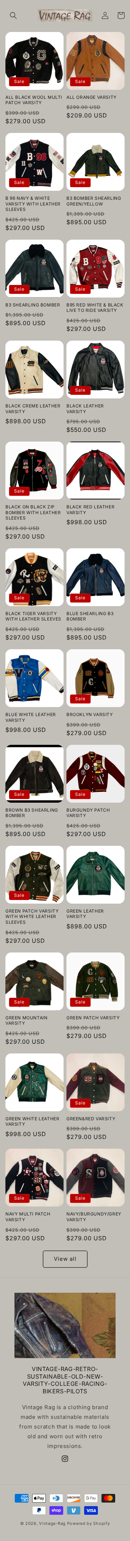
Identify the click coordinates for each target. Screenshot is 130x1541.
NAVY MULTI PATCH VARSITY (28, 1216)
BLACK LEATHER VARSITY (85, 408)
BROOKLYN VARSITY (89, 714)
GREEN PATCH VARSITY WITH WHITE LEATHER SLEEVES (31, 916)
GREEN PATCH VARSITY (93, 1017)
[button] (13, 15)
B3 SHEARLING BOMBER (32, 305)
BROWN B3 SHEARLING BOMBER (31, 812)
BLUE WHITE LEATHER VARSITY (30, 717)
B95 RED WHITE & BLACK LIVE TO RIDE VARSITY (95, 307)
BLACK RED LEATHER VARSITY (90, 509)
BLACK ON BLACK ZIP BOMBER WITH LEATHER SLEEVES (33, 512)
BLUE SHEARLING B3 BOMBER (89, 616)
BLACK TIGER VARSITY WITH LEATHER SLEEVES (33, 616)
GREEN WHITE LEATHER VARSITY (32, 1121)
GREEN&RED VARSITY (90, 1118)
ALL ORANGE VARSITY (91, 97)
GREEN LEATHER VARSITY (85, 913)
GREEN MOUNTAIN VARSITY (26, 1020)
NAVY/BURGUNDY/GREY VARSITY (93, 1216)
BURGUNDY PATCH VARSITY (88, 812)
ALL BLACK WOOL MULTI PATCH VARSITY (33, 100)
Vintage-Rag (52, 1523)
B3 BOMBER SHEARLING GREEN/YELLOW (93, 201)
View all (65, 1258)
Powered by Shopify (88, 1523)
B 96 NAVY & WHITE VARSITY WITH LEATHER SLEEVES (33, 203)
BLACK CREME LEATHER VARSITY (32, 408)
